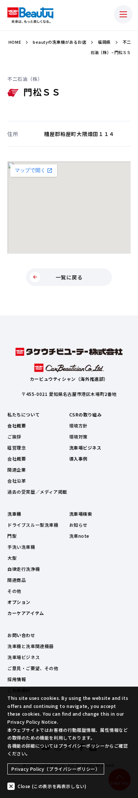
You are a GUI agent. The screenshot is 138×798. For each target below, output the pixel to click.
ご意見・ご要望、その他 (33, 668)
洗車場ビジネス (85, 447)
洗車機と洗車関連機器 (30, 646)
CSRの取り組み (85, 414)
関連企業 (16, 469)
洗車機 (14, 514)
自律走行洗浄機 (23, 569)
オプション (19, 602)
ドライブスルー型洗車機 (33, 525)
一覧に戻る (69, 277)
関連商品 (16, 580)
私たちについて (23, 414)
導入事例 (78, 458)
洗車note (79, 536)
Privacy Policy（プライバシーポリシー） (55, 769)
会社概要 (16, 425)
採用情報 (16, 679)
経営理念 (16, 447)
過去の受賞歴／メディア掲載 (37, 492)
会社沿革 (16, 480)
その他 (14, 591)
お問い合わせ (21, 635)
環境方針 (78, 425)
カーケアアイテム (25, 613)
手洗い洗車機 (21, 547)
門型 (12, 536)
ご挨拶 (14, 436)
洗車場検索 (80, 514)
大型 (12, 558)
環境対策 (78, 436)
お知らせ (78, 525)
